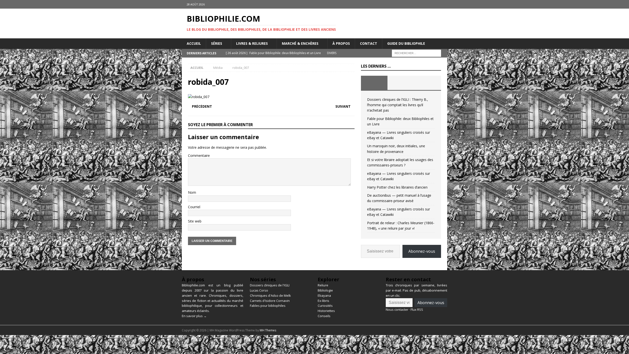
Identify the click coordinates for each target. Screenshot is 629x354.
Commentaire (199, 155)
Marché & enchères (300, 43)
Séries (216, 43)
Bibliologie (325, 290)
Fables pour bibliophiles (268, 305)
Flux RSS (417, 309)
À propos (341, 43)
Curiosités (325, 305)
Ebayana (324, 295)
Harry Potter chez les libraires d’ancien (397, 187)
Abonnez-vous (421, 251)
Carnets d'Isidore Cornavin (270, 300)
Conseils (324, 316)
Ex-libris (323, 300)
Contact (368, 43)
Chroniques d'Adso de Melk (270, 295)
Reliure (323, 285)
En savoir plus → (194, 316)
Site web (194, 221)
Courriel (194, 207)
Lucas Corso (259, 290)
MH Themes (268, 330)
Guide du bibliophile (406, 43)
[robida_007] (198, 96)
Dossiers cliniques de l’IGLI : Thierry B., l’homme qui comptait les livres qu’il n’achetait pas (397, 105)
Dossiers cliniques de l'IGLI (269, 285)
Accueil (194, 43)
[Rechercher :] (416, 52)
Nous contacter (397, 309)
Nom (192, 192)
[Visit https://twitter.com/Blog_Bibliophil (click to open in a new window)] (443, 4)
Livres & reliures (252, 43)
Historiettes (326, 311)
